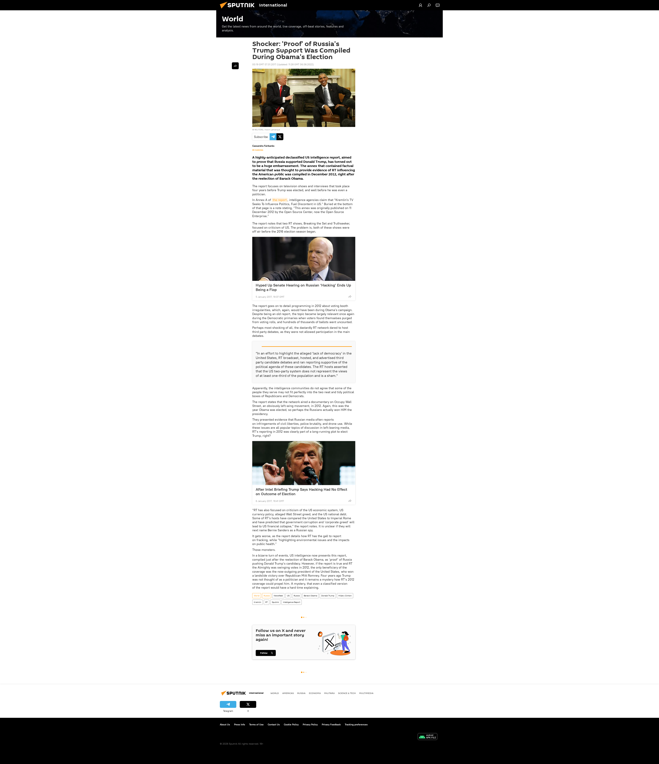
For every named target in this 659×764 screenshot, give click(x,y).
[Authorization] (420, 5)
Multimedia (366, 693)
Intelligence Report (291, 602)
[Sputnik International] (238, 9)
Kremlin (257, 602)
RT (266, 602)
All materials (257, 150)
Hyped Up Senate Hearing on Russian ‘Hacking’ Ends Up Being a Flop (303, 287)
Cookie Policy (291, 724)
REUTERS (259, 129)
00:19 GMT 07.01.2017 (264, 64)
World (256, 595)
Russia (267, 595)
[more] (349, 296)
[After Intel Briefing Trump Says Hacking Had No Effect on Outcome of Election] (303, 463)
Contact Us (274, 724)
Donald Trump (327, 595)
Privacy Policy (310, 724)
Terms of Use (256, 724)
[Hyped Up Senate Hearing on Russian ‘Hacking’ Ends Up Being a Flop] (303, 259)
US (288, 595)
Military (329, 693)
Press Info (239, 724)
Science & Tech (347, 693)
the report (280, 200)
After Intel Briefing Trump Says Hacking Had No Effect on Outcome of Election (301, 491)
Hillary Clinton (345, 595)
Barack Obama (310, 595)
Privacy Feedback (331, 724)
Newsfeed (278, 595)
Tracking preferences (356, 724)
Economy (315, 693)
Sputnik (275, 602)
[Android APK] (427, 737)
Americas (288, 693)
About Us (225, 724)
